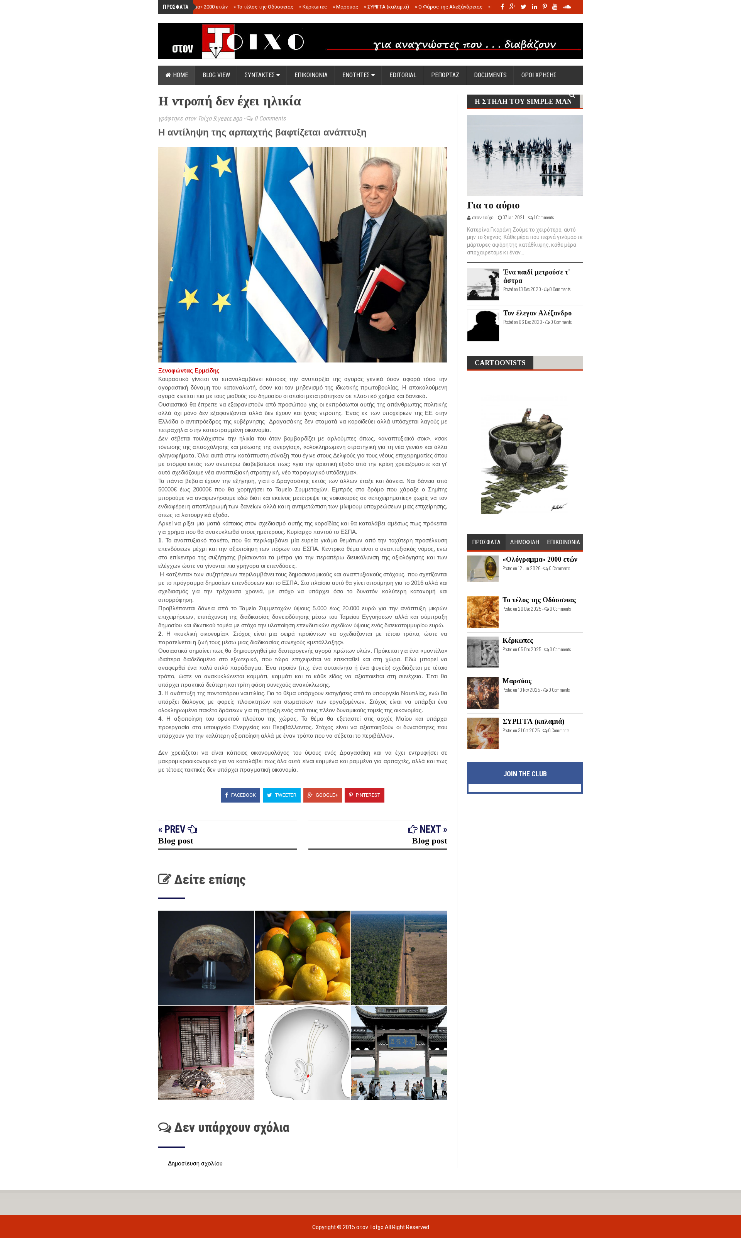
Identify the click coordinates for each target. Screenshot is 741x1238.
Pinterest (367, 795)
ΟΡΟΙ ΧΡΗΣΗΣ (539, 75)
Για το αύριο (493, 205)
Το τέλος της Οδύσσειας (263, 7)
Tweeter (285, 795)
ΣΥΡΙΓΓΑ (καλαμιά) (386, 7)
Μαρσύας (345, 7)
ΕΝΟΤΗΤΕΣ (356, 75)
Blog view (216, 75)
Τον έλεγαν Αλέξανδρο (537, 313)
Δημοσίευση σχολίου (195, 1163)
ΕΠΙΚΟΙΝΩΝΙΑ (311, 75)
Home (179, 75)
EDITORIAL (402, 75)
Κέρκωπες (313, 7)
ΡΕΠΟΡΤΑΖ (445, 75)
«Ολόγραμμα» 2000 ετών (198, 7)
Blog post (175, 840)
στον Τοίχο (370, 1227)
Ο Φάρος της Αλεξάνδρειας (448, 7)
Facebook (243, 795)
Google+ (326, 795)
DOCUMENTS (490, 75)
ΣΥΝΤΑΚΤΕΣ (260, 75)
